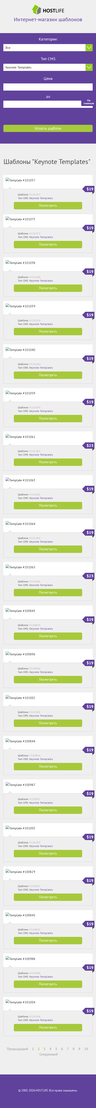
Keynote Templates (41, 198)
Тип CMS (48, 58)
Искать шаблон (48, 128)
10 (86, 1049)
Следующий (48, 1054)
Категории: (48, 39)
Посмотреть (48, 205)
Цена (48, 78)
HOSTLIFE (42, 1090)
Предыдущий (17, 1049)
